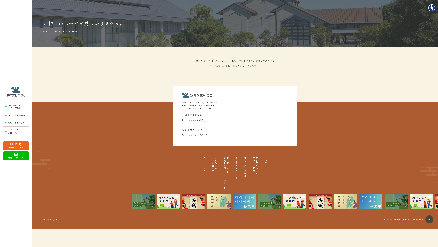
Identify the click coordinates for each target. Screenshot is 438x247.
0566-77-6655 (196, 120)
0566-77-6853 (196, 134)
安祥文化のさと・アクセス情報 (255, 167)
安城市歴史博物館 (16, 115)
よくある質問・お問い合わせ (214, 166)
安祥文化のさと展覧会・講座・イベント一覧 (226, 173)
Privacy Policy (49, 220)
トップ (265, 161)
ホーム (45, 31)
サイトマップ (204, 164)
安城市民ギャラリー (17, 122)
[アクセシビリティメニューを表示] (432, 8)
